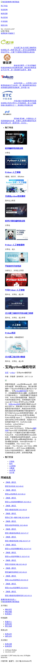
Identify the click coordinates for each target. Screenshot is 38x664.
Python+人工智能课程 (15, 245)
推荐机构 (4, 33)
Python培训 (10, 333)
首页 (6, 373)
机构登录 (8, 646)
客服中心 (8, 622)
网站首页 (8, 609)
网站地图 (8, 612)
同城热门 (11, 33)
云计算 (11, 472)
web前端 (12, 466)
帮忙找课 (8, 626)
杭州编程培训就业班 (14, 148)
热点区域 (4, 17)
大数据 (11, 468)
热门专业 (4, 6)
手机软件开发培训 (13, 266)
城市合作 (8, 636)
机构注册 (8, 644)
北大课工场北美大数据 (15, 357)
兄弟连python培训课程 (15, 196)
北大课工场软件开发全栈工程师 (19, 313)
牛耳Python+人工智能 (15, 290)
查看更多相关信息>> (8, 599)
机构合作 (8, 634)
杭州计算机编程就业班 (15, 221)
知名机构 (4, 10)
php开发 (12, 470)
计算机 (11, 461)
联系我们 (8, 614)
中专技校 (4, 21)
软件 (11, 464)
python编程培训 (21, 391)
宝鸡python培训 (14, 404)
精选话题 (4, 13)
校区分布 (4, 25)
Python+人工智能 (13, 172)
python (12, 373)
